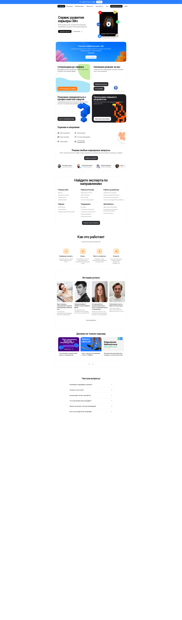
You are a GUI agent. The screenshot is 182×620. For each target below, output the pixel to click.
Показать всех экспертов (91, 223)
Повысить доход (62, 197)
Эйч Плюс (99, 1)
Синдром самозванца (86, 214)
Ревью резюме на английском (111, 197)
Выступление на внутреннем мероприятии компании (111, 210)
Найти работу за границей (110, 192)
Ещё (107, 6)
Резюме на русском (101, 84)
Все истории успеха (91, 320)
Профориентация (79, 6)
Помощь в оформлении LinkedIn (111, 195)
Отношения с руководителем (88, 211)
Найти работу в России (86, 192)
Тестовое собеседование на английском (114, 199)
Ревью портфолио (85, 195)
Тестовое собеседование (87, 199)
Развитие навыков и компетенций (66, 211)
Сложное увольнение (86, 216)
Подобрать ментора (116, 6)
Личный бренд (61, 207)
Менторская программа (102, 119)
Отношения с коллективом (87, 209)
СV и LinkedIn (99, 88)
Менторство (90, 6)
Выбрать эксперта (91, 158)
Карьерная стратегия (63, 195)
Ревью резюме (84, 197)
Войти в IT (60, 192)
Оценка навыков (62, 209)
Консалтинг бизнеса (108, 213)
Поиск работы (99, 6)
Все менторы (69, 6)
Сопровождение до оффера (67, 88)
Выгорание (83, 207)
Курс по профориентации (66, 119)
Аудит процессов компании (110, 207)
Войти (126, 6)
